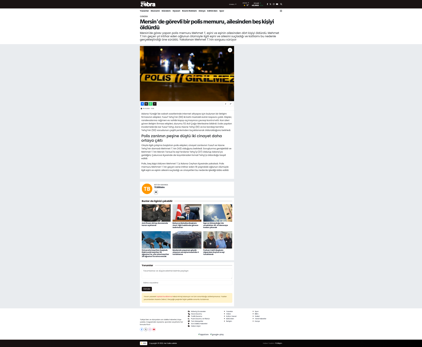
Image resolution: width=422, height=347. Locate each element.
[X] (146, 329)
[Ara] (281, 4)
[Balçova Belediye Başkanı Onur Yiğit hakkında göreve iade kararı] (187, 213)
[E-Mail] (156, 192)
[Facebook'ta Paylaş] (142, 104)
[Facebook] (142, 329)
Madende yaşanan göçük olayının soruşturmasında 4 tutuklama (186, 252)
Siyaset (176, 10)
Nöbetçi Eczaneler (198, 311)
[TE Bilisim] (147, 188)
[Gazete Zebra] (148, 4)
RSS (144, 343)
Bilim (256, 314)
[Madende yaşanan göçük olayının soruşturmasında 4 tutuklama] (187, 239)
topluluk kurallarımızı (164, 296)
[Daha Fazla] (154, 104)
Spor (221, 10)
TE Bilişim (278, 343)
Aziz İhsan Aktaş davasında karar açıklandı (155, 224)
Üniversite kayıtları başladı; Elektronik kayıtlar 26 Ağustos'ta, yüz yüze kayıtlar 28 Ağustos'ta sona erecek (155, 253)
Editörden (212, 10)
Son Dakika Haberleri (199, 323)
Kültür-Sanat (231, 316)
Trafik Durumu (196, 316)
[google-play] (217, 334)
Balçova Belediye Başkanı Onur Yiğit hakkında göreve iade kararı (185, 225)
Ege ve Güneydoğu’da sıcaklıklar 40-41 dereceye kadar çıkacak (215, 225)
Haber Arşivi (195, 326)
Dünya (202, 10)
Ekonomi (155, 10)
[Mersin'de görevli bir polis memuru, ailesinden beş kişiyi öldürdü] (187, 73)
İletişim (229, 321)
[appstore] (204, 334)
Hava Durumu (196, 314)
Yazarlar (144, 10)
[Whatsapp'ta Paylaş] (150, 104)
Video (228, 314)
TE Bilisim (159, 187)
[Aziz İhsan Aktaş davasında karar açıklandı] (156, 213)
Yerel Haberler (260, 318)
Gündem (166, 10)
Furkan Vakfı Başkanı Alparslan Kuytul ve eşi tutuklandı (214, 252)
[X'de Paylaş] (146, 104)
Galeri (257, 316)
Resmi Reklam (189, 10)
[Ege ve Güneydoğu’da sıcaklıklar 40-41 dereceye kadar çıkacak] (217, 213)
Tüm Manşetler (197, 321)
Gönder (146, 289)
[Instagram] (150, 329)
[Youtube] (154, 329)
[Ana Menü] (281, 10)
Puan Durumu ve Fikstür (200, 318)
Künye (257, 321)
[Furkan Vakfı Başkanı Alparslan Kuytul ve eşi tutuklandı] (217, 239)
